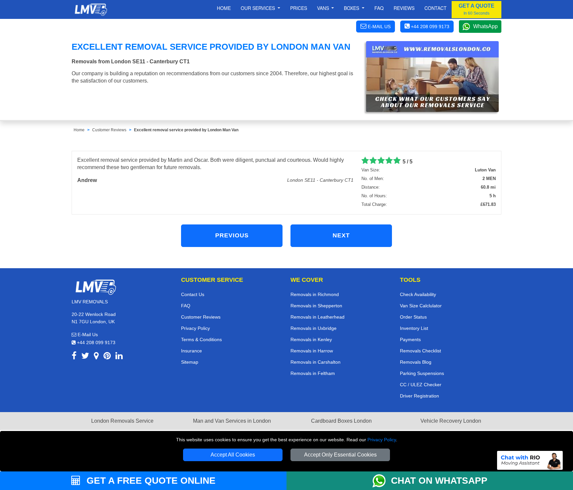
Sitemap (189, 362)
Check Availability (418, 294)
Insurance (191, 350)
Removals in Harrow (311, 350)
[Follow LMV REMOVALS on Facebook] (74, 357)
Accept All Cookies (233, 455)
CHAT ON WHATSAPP (439, 480)
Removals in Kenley (311, 339)
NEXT (341, 235)
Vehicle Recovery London (450, 421)
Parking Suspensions (422, 373)
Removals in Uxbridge (313, 328)
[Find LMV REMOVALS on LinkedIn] (119, 357)
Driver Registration (419, 395)
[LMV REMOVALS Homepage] (91, 9)
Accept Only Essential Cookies (340, 455)
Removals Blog (415, 362)
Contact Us (192, 294)
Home (224, 8)
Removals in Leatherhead (317, 317)
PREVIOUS (232, 235)
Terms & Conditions (201, 339)
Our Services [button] (258, 8)
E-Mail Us (87, 334)
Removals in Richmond (314, 294)
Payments (410, 339)
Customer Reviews (109, 130)
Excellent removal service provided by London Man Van (186, 130)
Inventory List (414, 328)
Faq (379, 8)
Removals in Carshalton (315, 362)
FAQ (185, 305)
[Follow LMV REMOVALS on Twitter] (85, 357)
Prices (298, 8)
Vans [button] (323, 8)
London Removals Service (122, 421)
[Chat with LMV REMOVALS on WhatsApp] (381, 480)
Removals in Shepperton (316, 305)
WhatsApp (485, 26)
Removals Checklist (420, 350)
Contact (435, 8)
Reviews (404, 8)
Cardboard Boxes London (341, 421)
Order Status (413, 317)
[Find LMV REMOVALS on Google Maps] (96, 357)
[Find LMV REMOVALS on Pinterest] (107, 357)
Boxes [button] (352, 8)
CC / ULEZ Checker (420, 384)
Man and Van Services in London (232, 421)
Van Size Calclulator (421, 305)
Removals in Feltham (312, 373)
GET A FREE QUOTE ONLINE (150, 480)
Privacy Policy (381, 439)
